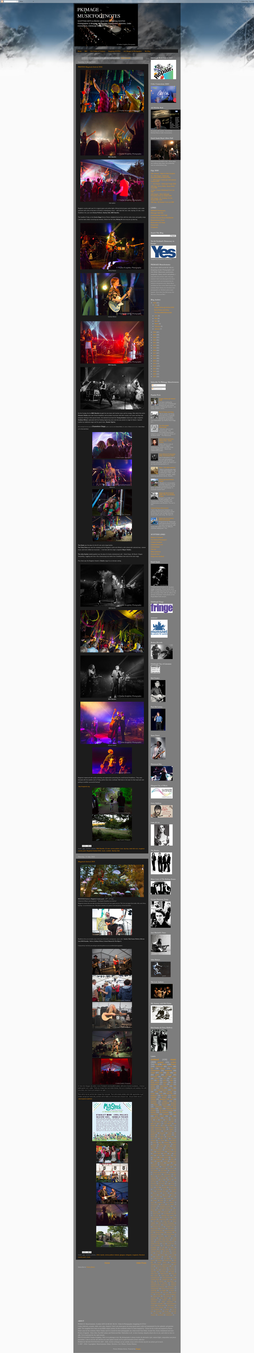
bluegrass (162, 1133)
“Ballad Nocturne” (164, 1273)
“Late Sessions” (159, 1294)
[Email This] (83, 846)
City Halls (161, 1146)
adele (160, 1142)
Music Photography (170, 1148)
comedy (170, 1088)
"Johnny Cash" (166, 1166)
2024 (155, 335)
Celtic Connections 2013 (158, 1129)
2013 (155, 363)
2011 (154, 368)
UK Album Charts (163, 1249)
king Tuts (160, 1135)
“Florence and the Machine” (167, 1288)
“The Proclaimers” (155, 1309)
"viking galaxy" (167, 1174)
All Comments (157, 388)
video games (160, 1136)
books (165, 1082)
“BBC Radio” (171, 1271)
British (156, 1105)
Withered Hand (156, 1193)
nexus (174, 1198)
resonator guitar (168, 1260)
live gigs (155, 1163)
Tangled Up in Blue (155, 1243)
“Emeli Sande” (170, 1286)
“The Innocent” (170, 1307)
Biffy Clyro (153, 1123)
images (170, 1133)
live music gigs (170, 1254)
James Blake (161, 1181)
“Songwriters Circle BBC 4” (157, 1303)
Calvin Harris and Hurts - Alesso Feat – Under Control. (166, 440)
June (156, 316)
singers (165, 1101)
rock (164, 1078)
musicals (155, 1157)
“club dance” (156, 1313)
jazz (164, 1125)
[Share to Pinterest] (90, 846)
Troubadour (153, 1249)
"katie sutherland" (155, 1217)
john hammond (156, 1196)
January (157, 329)
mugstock (135, 1255)
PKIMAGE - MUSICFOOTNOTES (98, 12)
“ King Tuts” (171, 1269)
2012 (155, 366)
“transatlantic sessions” (165, 1206)
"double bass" (170, 1136)
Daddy (168, 1146)
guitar (157, 1075)
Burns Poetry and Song (161, 310)
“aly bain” (166, 1311)
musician (153, 1101)
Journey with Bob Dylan (156, 1230)
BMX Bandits (100, 848)
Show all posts (125, 58)
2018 (155, 350)
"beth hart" (155, 1215)
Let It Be (172, 1183)
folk (156, 1064)
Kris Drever (161, 1140)
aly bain (173, 1090)
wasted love (164, 1269)
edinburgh (159, 1066)
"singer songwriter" (169, 1121)
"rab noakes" (156, 1221)
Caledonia (171, 1127)
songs (163, 1068)
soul (171, 1084)
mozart (152, 1198)
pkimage (169, 1075)
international (164, 1086)
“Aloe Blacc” (154, 1271)
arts (171, 1078)
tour (173, 1125)
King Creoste (161, 1183)
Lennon (166, 1159)
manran (162, 1163)
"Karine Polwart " (157, 1213)
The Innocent (167, 1245)
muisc (161, 1120)
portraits (168, 1163)
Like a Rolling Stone (156, 1185)
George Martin (154, 1228)
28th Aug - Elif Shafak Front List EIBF (162, 202)
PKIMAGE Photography (158, 210)
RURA (154, 1142)
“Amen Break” (162, 1271)
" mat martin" (167, 1209)
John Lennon (171, 1181)
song (174, 1114)
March (157, 323)
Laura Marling (167, 1123)
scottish (108, 851)
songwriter (168, 1070)
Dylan (161, 1179)
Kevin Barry (153, 1183)
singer (153, 1073)
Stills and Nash (172, 1187)
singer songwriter (162, 1090)
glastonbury (173, 1161)
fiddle (171, 1080)
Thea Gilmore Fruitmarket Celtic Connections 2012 (167, 454)
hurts (156, 1120)
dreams (161, 1195)
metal (174, 1155)
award (152, 1161)
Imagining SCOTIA (114, 51)
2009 (155, 374)
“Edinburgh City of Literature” (159, 1283)
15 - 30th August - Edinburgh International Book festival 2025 (161, 176)
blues (159, 1125)
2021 (155, 342)
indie (170, 1116)
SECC (152, 1187)
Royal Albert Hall (171, 1151)
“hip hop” (163, 1204)
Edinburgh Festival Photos (169, 1224)
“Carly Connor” (165, 1275)
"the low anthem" (157, 1174)
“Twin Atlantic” (158, 1311)
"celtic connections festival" (158, 1127)
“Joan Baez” (166, 1292)
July (156, 305)
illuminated (155, 1254)
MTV (152, 1232)
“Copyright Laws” (166, 1279)
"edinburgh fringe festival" (167, 1215)
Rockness (153, 1238)
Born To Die (164, 1138)
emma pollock (115, 848)
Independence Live (157, 544)
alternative (165, 1193)
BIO (86, 51)
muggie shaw (158, 1256)
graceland (173, 1195)
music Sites (166, 1256)
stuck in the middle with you (162, 1266)
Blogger (138, 1349)
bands (102, 1255)
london (153, 1093)
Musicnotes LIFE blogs (158, 222)
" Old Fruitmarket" (156, 1121)
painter (155, 1144)
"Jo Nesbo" (173, 1211)
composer (166, 1114)
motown (172, 1196)
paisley (161, 1200)
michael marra (155, 1118)
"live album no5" (166, 1217)
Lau (160, 1123)
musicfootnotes (156, 1258)
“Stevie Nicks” (170, 1305)
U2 (169, 1191)
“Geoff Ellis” (154, 1290)
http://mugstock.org (84, 786)
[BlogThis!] (85, 846)
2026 (155, 303)
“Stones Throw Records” (157, 1307)
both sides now (166, 1253)
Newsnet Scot (155, 554)
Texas (163, 1243)
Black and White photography (166, 1223)
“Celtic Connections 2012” (168, 1277)
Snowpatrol (164, 1187)
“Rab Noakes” (155, 1166)
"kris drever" (173, 1170)
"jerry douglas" (154, 1170)
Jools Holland (171, 1228)
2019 (155, 348)
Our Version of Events (166, 1110)
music (103, 851)
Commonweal (155, 547)
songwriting (163, 1165)
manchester (165, 1196)
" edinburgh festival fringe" (166, 1208)
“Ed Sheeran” (160, 1281)
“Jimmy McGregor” (155, 1292)
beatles (158, 1161)
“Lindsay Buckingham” (170, 1294)
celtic (164, 1084)
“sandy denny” (169, 1314)
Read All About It (169, 1131)
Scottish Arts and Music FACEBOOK (162, 218)
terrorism (153, 1268)
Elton (170, 1179)
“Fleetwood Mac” (155, 1288)
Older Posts (141, 1263)
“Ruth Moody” (164, 1298)
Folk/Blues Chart (170, 1226)
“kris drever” (154, 1206)
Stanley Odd (116, 851)
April (156, 321)
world (160, 1093)
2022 (155, 340)
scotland (155, 1059)
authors (156, 1078)
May (156, 318)
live (152, 1068)
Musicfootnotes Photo (157, 220)
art (172, 1082)
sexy (167, 1200)
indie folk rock (133, 848)
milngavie (129, 1255)
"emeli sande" (171, 1168)
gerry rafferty (159, 1116)
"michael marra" (162, 1219)
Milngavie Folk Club (166, 1099)
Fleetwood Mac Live (158, 1226)
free (170, 1153)
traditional (154, 1095)
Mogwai (171, 1129)
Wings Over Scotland (157, 556)
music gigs (173, 1256)
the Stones (171, 1268)
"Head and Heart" (164, 1211)
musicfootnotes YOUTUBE (159, 215)
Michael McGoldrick (169, 1185)
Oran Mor (169, 1093)
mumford (173, 1142)
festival (117, 1255)
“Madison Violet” (157, 1296)
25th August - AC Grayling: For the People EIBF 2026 (161, 198)
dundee (166, 1118)
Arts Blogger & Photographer (133, 51)
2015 (155, 358)
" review (174, 1209)
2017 (155, 353)
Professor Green (160, 1151)
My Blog (147, 51)
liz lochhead (167, 1155)
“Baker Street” (154, 1273)
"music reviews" (172, 1219)
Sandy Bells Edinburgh (164, 1238)
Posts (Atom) (91, 1267)
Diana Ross (171, 1178)
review (170, 1066)
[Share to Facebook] (89, 846)
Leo (167, 1183)
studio (172, 1266)
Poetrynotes (154, 225)
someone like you (167, 1264)
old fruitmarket (163, 1112)
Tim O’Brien (171, 1247)
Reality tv (170, 1236)
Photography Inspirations (157, 1236)
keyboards (162, 1254)
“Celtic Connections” (165, 1144)
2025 (155, 332)
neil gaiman (168, 1198)
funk (121, 848)
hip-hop (126, 848)
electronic (167, 1195)
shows (167, 1120)
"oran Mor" (154, 1138)
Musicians (154, 1076)
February (158, 326)
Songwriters (154, 1133)
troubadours (160, 1202)
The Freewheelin (155, 1245)
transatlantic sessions (169, 1103)
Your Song (157, 1253)
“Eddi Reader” (170, 1281)
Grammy (160, 1148)
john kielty (159, 1155)
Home (80, 51)
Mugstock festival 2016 (94, 851)
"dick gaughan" (161, 1168)
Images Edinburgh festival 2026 (164, 307)
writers (174, 1076)
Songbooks (154, 227)
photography (155, 1084)
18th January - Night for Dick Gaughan (163, 173)
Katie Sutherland (157, 1159)
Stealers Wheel (157, 1153)
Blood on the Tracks (156, 1224)
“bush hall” (173, 1311)
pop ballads (167, 1258)
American (164, 1076)
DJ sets (107, 848)
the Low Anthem (162, 1268)
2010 (155, 371)
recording (159, 1260)
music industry (160, 1198)
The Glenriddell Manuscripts (163, 312)
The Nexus (165, 1189)
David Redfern (162, 1178)
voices (172, 1120)
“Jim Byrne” (171, 1290)
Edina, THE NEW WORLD (167, 467)
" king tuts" (159, 1209)
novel (168, 1125)
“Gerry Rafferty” (170, 1202)
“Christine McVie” (155, 1279)
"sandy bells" (166, 1221)
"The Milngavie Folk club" (169, 1213)
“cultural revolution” (166, 1313)
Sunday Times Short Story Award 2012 (165, 1241)
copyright (165, 1161)
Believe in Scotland (157, 537)
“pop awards (160, 1314)
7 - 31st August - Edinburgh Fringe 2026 (163, 184)
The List (153, 549)
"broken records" (163, 1157)
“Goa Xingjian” (162, 1290)
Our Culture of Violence (97, 51)
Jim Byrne (162, 1228)
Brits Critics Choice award (164, 1176)
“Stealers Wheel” (161, 1305)
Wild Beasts (166, 1251)
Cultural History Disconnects (159, 508)
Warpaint (174, 1191)
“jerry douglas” (170, 1204)
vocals (157, 1269)
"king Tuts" (173, 1157)
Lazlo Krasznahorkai (169, 1230)
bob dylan (164, 1095)
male (152, 1256)
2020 (155, 345)
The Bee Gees (170, 1243)
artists (156, 1092)
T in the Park (156, 1189)
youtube (171, 1165)
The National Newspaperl (159, 540)
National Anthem (157, 1150)
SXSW (157, 1187)
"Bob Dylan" (155, 1211)
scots (161, 1073)
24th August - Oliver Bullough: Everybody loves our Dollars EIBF (161, 194)
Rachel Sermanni (156, 1131)
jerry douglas (167, 1092)
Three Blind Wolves (161, 1191)
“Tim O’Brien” (166, 1309)
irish (152, 1090)
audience (172, 1193)
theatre (164, 1097)
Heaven (164, 1105)
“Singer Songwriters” (167, 1301)
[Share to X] (87, 846)
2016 (98, 1255)
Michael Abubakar (159, 1232)
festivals (153, 1112)
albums (165, 1153)
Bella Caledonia (156, 551)
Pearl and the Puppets (168, 1234)
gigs (168, 1073)
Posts (155, 385)
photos (164, 1064)
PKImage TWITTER (157, 213)
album (162, 1088)
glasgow (122, 1255)
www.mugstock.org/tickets (85, 1099)
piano (160, 1108)
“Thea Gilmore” (154, 1204)
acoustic (173, 1105)
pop (174, 1073)
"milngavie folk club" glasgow (159, 1172)
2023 (155, 337)
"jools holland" (164, 1170)
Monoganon (169, 1232)
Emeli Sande (155, 1082)
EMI (166, 1179)
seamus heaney (161, 1262)
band (164, 1080)
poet (152, 1080)
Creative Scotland (156, 542)
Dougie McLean (154, 1179)
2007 (155, 376)
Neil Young (168, 1150)
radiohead (169, 1135)
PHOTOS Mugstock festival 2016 (90, 67)
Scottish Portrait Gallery (163, 1239)
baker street (154, 1195)
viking (152, 1269)
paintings (155, 1200)
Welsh (172, 1159)
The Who (162, 1247)
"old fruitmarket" (172, 1172)
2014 (155, 361)
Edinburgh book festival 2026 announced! (166, 519)
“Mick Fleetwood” (167, 1296)
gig (158, 1080)
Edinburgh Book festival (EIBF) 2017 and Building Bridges (167, 494)
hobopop (174, 1253)
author (153, 1086)
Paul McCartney (171, 1140)
